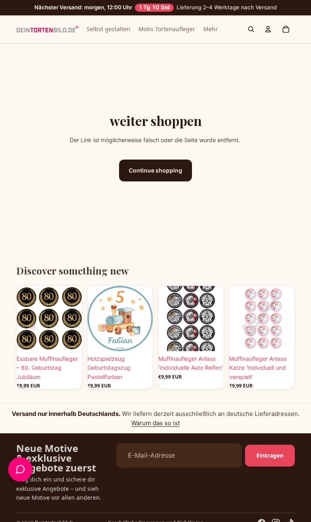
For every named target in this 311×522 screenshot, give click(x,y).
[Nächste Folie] (73, 318)
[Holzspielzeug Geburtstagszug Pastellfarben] (120, 318)
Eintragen (269, 455)
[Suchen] (251, 29)
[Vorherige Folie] (25, 318)
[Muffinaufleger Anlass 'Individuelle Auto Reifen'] (191, 318)
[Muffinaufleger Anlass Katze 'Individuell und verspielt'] (261, 318)
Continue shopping (155, 170)
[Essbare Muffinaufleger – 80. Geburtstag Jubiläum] (49, 318)
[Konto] (268, 29)
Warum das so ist (155, 423)
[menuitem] (210, 29)
